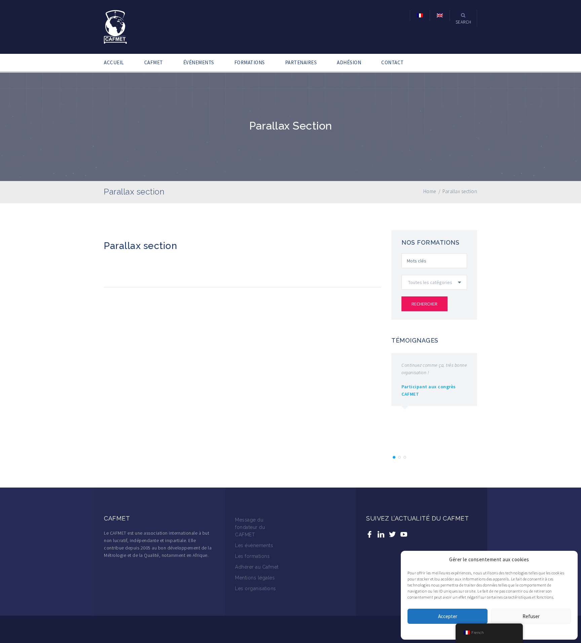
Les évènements (254, 545)
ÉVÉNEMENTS (198, 62)
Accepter (447, 616)
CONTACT (392, 62)
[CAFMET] (115, 26)
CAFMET (153, 62)
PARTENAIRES (301, 62)
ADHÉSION (349, 62)
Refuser (531, 616)
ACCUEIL (114, 62)
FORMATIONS (249, 62)
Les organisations (255, 588)
